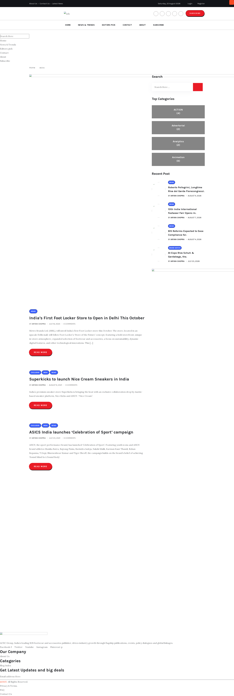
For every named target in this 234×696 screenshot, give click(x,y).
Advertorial (178, 127)
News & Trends (86, 25)
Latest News (57, 3)
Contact (127, 25)
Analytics (178, 143)
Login (189, 3)
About (142, 25)
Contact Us (45, 3)
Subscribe (195, 13)
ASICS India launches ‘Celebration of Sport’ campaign (81, 432)
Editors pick (108, 25)
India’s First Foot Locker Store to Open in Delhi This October (86, 318)
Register (201, 3)
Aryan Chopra (39, 324)
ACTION (178, 111)
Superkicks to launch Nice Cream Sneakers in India (79, 379)
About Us (33, 3)
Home (68, 25)
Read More (40, 352)
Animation (178, 159)
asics (42, 67)
